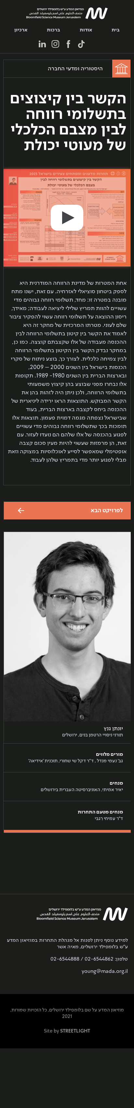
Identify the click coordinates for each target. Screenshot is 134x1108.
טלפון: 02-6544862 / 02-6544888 (89, 959)
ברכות (53, 30)
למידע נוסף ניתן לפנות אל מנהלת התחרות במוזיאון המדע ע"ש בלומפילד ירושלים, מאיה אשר (67, 944)
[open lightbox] (67, 217)
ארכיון (20, 30)
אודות (86, 30)
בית (116, 30)
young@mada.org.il (105, 971)
